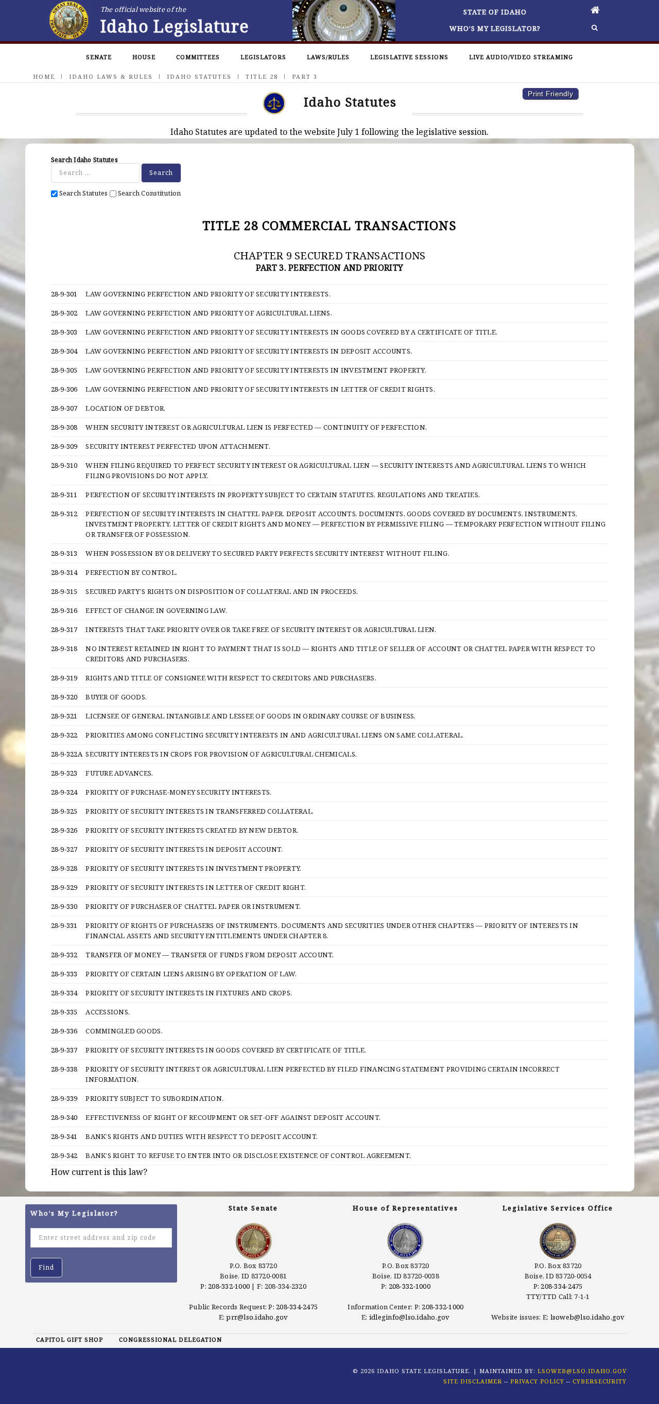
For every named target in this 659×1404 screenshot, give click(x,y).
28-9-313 (64, 553)
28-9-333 (64, 973)
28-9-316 (64, 610)
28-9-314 (64, 572)
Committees (198, 57)
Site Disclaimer (472, 1381)
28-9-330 (64, 906)
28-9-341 (64, 1136)
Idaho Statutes (199, 76)
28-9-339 (64, 1098)
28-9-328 (64, 868)
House (143, 57)
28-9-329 (64, 887)
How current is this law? (99, 1172)
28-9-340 (64, 1117)
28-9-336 (64, 1031)
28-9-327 (64, 849)
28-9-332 (64, 954)
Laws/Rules (328, 57)
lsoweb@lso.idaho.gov (587, 1317)
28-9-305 (64, 370)
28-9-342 (64, 1155)
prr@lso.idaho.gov (257, 1317)
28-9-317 (64, 629)
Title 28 (262, 76)
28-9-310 (64, 465)
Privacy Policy (537, 1381)
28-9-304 (64, 351)
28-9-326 (64, 830)
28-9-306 (64, 389)
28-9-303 (64, 332)
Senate (99, 57)
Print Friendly (550, 94)
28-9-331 (64, 925)
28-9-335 (64, 1011)
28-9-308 (64, 427)
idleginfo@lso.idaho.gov (409, 1317)
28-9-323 (64, 773)
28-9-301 (64, 294)
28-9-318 (64, 648)
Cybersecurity (600, 1381)
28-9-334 (64, 992)
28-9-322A (66, 754)
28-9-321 (64, 716)
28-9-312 (64, 513)
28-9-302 (64, 313)
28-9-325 (64, 811)
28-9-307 (64, 408)
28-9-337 (64, 1050)
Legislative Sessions (409, 57)
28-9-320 (64, 696)
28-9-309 (64, 446)
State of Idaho (495, 11)
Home (44, 76)
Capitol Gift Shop (69, 1339)
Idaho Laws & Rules (111, 76)
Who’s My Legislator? (495, 28)
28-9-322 (64, 735)
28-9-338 (64, 1069)
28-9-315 (64, 591)
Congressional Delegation (170, 1339)
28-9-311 (64, 494)
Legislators (263, 57)
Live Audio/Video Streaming (521, 57)
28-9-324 (64, 792)
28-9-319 (64, 677)
